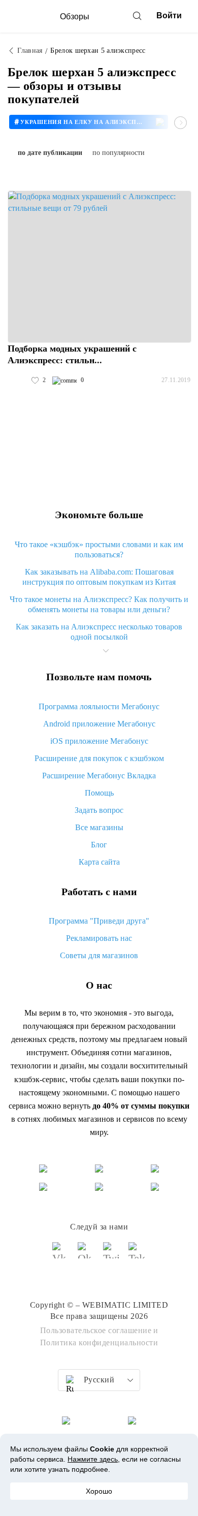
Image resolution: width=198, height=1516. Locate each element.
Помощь (99, 792)
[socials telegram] (137, 1255)
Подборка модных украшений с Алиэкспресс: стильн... (72, 354)
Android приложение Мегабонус (99, 723)
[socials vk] (61, 1255)
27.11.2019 (175, 380)
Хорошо (99, 1491)
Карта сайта (99, 862)
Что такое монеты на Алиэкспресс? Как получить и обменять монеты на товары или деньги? (99, 604)
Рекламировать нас (99, 938)
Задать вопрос (99, 810)
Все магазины (99, 827)
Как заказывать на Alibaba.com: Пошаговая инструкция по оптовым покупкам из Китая (99, 576)
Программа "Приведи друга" (99, 921)
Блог (99, 844)
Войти (169, 15)
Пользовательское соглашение (96, 1330)
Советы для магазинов (99, 955)
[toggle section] (105, 651)
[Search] (137, 15)
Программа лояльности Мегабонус (99, 706)
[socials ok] (86, 1255)
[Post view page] (99, 267)
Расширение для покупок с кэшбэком (99, 758)
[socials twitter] (111, 1255)
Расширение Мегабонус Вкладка (99, 775)
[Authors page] (18, 380)
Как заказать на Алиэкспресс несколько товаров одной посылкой (99, 631)
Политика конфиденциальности (99, 1342)
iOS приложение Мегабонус (99, 741)
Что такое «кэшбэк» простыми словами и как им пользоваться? (99, 549)
